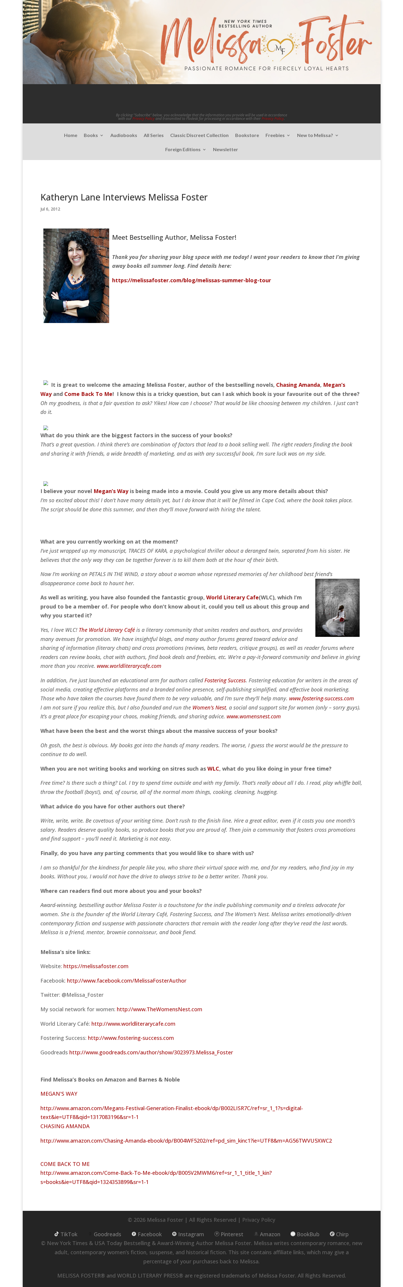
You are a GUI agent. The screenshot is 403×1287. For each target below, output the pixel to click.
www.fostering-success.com (321, 698)
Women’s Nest (209, 707)
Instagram (191, 1234)
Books (91, 135)
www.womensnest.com (254, 716)
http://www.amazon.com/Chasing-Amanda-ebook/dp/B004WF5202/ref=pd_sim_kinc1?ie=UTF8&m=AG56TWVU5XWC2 (186, 1140)
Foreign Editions (183, 149)
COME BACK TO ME (65, 1163)
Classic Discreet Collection (199, 135)
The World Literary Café (107, 629)
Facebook (150, 1234)
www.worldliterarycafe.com (129, 665)
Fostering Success (225, 680)
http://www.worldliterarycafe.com (133, 1023)
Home (70, 135)
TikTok (68, 1234)
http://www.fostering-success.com (131, 1037)
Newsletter (225, 149)
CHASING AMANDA (65, 1126)
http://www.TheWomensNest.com (159, 1009)
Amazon (270, 1234)
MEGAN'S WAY (58, 1093)
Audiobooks (123, 135)
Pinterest (232, 1234)
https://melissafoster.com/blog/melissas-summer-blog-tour (191, 280)
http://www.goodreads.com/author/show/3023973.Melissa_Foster (151, 1052)
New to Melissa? (315, 135)
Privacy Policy (143, 118)
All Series (154, 135)
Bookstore (247, 135)
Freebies (275, 135)
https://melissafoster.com (96, 966)
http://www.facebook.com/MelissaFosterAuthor (126, 980)
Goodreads (107, 1234)
